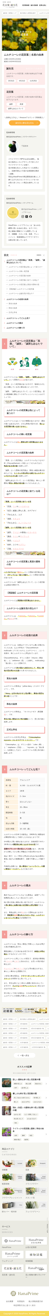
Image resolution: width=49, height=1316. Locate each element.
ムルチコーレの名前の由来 (17, 299)
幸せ (22, 912)
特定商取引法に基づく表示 (25, 1305)
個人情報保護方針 (35, 1301)
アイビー (16, 532)
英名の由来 (13, 304)
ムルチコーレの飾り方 (16, 328)
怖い (19, 442)
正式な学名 (13, 312)
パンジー (9, 961)
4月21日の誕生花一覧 (37, 1038)
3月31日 (11, 81)
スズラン (22, 545)
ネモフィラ (20, 969)
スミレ (15, 536)
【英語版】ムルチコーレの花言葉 (21, 289)
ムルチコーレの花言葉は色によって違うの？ (26, 267)
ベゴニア (16, 541)
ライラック (24, 536)
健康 (16, 915)
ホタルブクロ (18, 549)
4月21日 (22, 81)
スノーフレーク (24, 523)
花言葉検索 (25, 5)
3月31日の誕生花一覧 (37, 1028)
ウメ (14, 506)
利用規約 (21, 1301)
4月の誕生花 (23, 1033)
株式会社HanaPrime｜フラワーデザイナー (21, 137)
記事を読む (42, 5)
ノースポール (23, 506)
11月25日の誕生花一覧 (38, 1047)
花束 (21, 986)
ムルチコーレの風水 (15, 323)
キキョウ (16, 519)
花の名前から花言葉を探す (28, 13)
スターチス (32, 532)
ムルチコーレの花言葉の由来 (20, 276)
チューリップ (9, 969)
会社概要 (9, 1301)
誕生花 (11, 619)
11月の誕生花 (24, 1042)
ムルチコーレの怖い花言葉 (19, 271)
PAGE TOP (47, 1228)
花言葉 (21, 380)
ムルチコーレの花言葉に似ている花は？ (24, 280)
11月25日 (33, 81)
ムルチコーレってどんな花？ (18, 318)
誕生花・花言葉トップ (9, 13)
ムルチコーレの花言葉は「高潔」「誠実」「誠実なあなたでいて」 (26, 261)
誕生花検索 (34, 5)
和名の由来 (13, 308)
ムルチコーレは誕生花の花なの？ (21, 293)
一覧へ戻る (24, 1055)
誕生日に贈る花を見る (24, 123)
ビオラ (16, 961)
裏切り (20, 572)
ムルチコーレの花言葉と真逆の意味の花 (24, 284)
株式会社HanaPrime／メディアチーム (19, 203)
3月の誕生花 (23, 1024)
